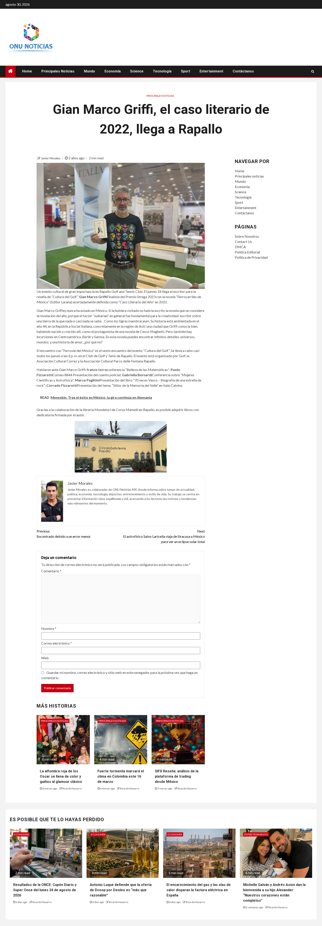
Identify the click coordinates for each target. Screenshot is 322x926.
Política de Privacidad (251, 257)
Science (136, 71)
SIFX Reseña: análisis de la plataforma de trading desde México (176, 776)
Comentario (51, 571)
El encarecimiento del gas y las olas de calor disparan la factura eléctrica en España (198, 890)
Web (45, 658)
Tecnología (162, 71)
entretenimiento (256, 834)
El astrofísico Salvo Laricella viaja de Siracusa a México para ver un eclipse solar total (164, 536)
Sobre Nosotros (247, 236)
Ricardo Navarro (71, 788)
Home (27, 71)
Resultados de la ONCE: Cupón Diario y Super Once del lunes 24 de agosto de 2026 (44, 890)
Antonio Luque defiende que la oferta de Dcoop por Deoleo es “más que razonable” (121, 890)
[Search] (312, 71)
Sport (185, 71)
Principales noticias (57, 71)
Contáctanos (243, 71)
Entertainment (211, 71)
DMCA (240, 247)
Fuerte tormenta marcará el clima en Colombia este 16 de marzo (120, 776)
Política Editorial (247, 252)
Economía (112, 71)
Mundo (89, 71)
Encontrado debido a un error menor (64, 533)
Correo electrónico (56, 643)
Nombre (48, 628)
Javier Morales (51, 158)
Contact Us (243, 241)
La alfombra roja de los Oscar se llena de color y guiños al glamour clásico (61, 776)
